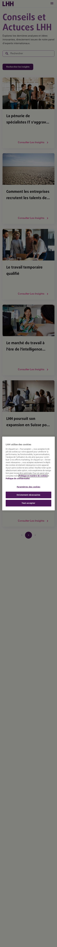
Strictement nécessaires (28, 495)
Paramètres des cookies (28, 487)
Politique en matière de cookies (33, 476)
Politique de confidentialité (18, 478)
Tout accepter (28, 503)
